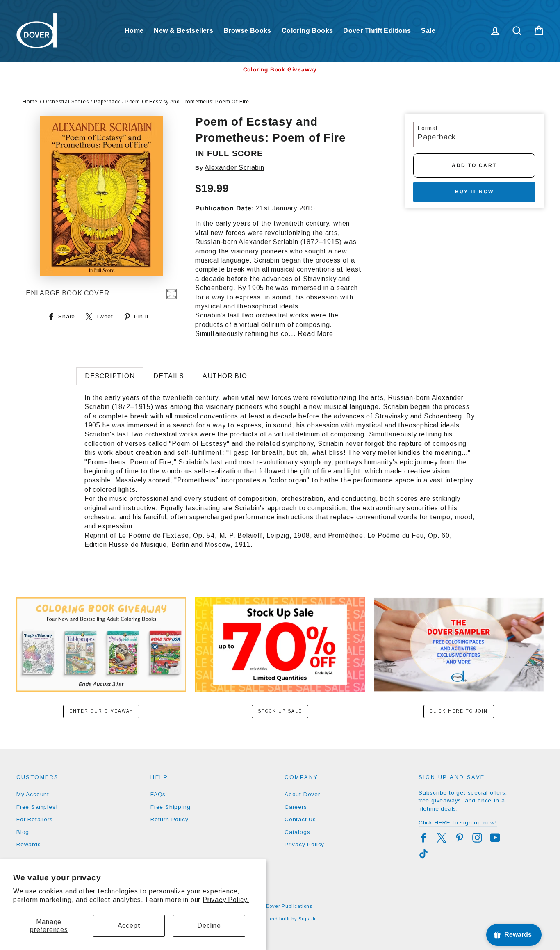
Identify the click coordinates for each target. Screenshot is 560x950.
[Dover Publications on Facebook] (423, 838)
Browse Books (247, 30)
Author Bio (225, 375)
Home (134, 30)
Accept (129, 925)
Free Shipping (170, 807)
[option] (280, 69)
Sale (428, 30)
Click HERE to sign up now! (458, 823)
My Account (32, 794)
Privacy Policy (304, 844)
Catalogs (297, 832)
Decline (209, 925)
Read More (315, 333)
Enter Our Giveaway (101, 711)
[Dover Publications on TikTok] (423, 854)
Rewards (28, 844)
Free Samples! (36, 807)
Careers (296, 807)
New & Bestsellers (183, 30)
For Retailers (34, 819)
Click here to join (459, 711)
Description (110, 375)
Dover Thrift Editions (377, 30)
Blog (22, 832)
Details (168, 375)
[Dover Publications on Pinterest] (459, 838)
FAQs (158, 794)
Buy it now (474, 191)
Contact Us (300, 819)
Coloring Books (307, 30)
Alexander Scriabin (234, 167)
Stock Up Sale (280, 711)
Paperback (107, 102)
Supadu (307, 918)
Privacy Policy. (226, 899)
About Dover (302, 794)
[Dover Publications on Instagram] (477, 838)
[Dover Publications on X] (441, 838)
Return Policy (169, 819)
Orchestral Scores (66, 102)
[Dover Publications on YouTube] (495, 838)
